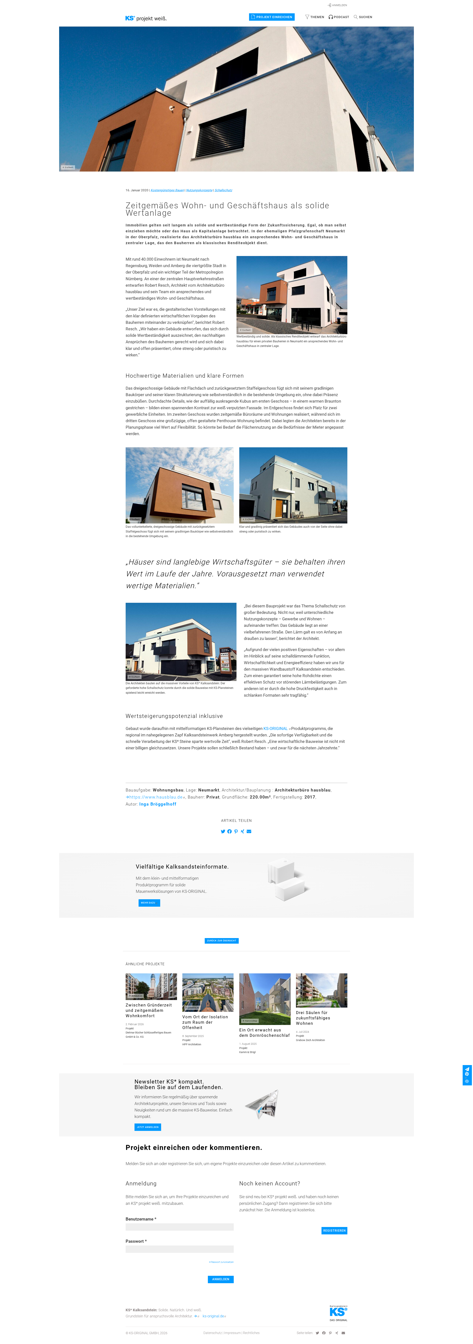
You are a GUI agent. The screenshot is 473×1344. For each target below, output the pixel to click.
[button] (223, 831)
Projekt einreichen (274, 17)
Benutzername (139, 1219)
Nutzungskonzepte (199, 190)
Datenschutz (212, 1333)
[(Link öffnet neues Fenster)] (468, 1076)
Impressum (232, 1333)
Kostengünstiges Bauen (167, 190)
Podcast (341, 17)
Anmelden (220, 1279)
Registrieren (334, 1230)
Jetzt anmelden (148, 1127)
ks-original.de (213, 1316)
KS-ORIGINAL (276, 728)
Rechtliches (251, 1333)
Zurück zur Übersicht (221, 940)
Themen (317, 17)
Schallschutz (223, 190)
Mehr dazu (148, 902)
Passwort (135, 1241)
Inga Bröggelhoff (157, 804)
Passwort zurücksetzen (222, 1262)
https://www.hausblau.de (156, 797)
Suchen (365, 17)
